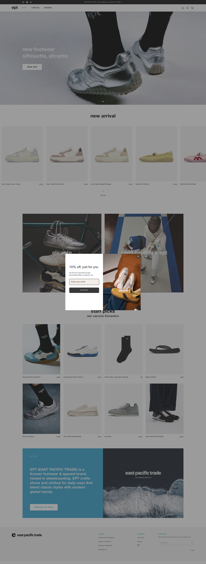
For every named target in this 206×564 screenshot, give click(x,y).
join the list (84, 290)
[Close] (138, 256)
